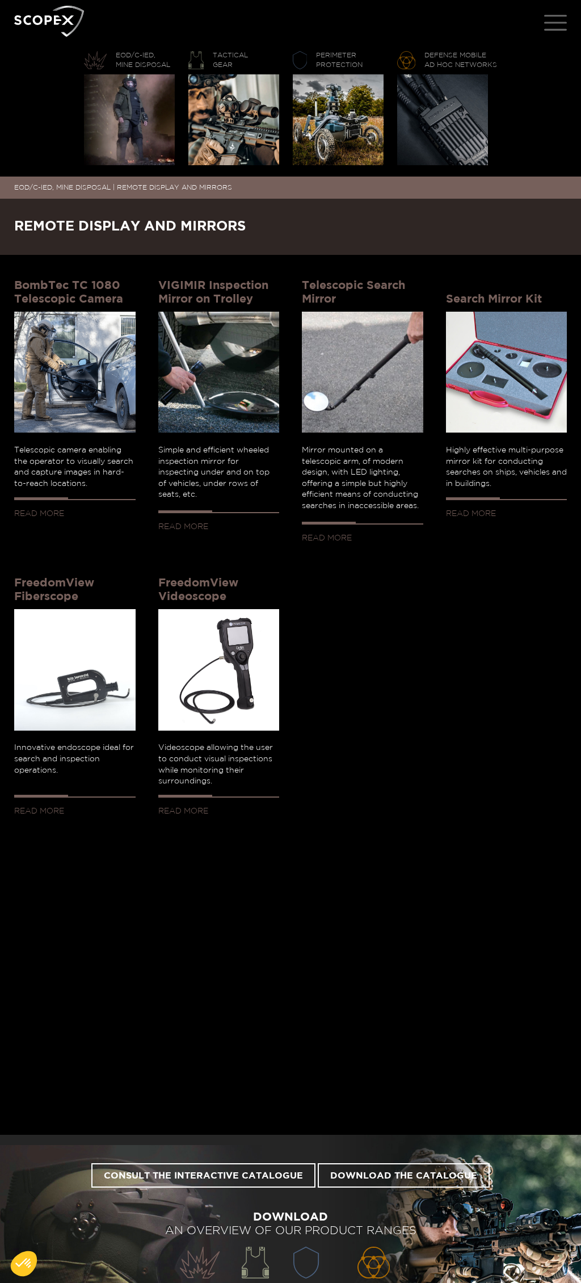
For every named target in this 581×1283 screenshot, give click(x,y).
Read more (39, 514)
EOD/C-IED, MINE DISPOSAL (62, 187)
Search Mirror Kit (494, 299)
